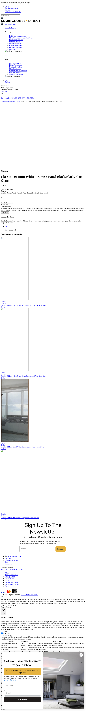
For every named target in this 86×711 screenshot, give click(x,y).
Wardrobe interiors (15, 43)
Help (6, 226)
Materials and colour (12, 560)
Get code (60, 549)
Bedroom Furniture (15, 47)
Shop (6, 55)
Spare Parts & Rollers (16, 74)
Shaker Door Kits (15, 72)
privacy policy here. (10, 680)
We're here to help (17, 569)
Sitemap (7, 586)
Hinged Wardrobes (15, 45)
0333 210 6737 (6, 569)
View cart (4, 91)
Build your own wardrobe (17, 36)
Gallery (7, 82)
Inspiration (8, 564)
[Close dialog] (81, 655)
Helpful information (11, 8)
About (7, 6)
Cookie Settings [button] (6, 605)
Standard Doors (14, 42)
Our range (8, 558)
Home (3, 102)
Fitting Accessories (15, 65)
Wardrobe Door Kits (16, 40)
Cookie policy (9, 578)
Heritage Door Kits (15, 67)
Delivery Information (12, 584)
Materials (12, 49)
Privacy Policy (10, 577)
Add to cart (5, 212)
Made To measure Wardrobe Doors (21, 38)
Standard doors (10, 102)
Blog (6, 80)
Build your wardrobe (14, 556)
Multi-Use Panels (15, 69)
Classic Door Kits (15, 63)
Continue (22, 699)
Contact (7, 10)
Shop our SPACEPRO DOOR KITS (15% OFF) (17, 98)
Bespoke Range (10, 28)
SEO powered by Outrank (29, 595)
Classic (17, 102)
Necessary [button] (4, 631)
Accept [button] (13, 605)
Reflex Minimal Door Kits (18, 71)
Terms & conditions (11, 575)
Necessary (6, 633)
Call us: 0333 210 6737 (13, 12)
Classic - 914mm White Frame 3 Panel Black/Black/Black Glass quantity (25, 193)
